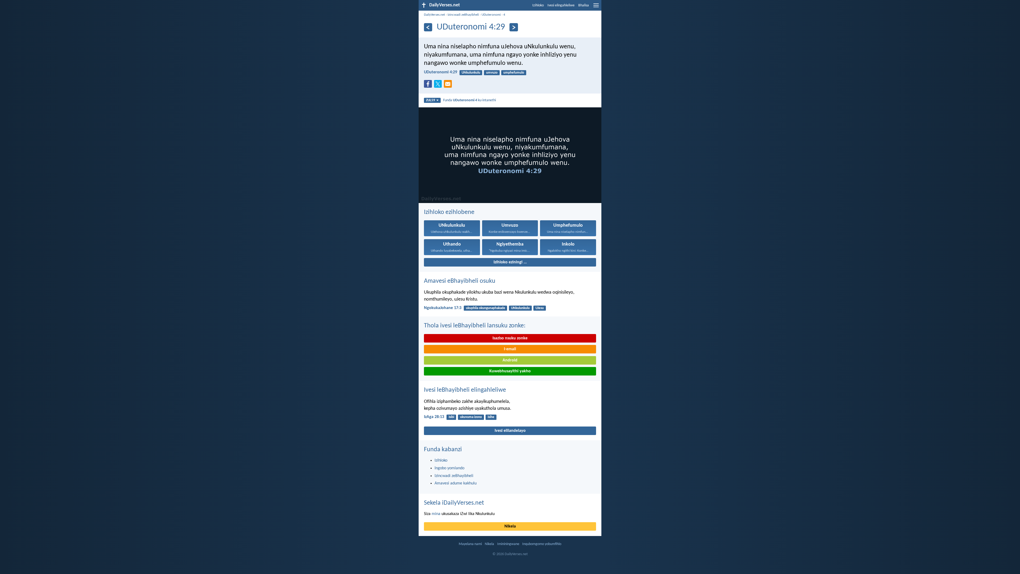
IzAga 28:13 (434, 417)
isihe (491, 417)
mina (436, 514)
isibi (451, 417)
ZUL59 (430, 100)
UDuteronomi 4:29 (440, 72)
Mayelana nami (470, 544)
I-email (510, 349)
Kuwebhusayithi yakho (510, 371)
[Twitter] (439, 85)
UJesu (540, 308)
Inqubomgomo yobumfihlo (541, 544)
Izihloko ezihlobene (449, 212)
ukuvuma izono (471, 417)
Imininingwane (508, 544)
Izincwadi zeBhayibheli (463, 14)
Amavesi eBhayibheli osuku (459, 281)
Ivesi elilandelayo (510, 431)
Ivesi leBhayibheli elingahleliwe (465, 390)
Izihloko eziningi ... (510, 262)
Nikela (510, 526)
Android (510, 360)
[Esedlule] (428, 27)
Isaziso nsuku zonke (510, 338)
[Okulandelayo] (513, 27)
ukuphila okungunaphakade (485, 308)
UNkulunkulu (471, 72)
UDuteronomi (491, 14)
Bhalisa (583, 5)
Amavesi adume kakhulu (456, 483)
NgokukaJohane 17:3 (442, 308)
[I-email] (449, 85)
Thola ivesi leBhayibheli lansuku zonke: (474, 326)
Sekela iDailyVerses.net (454, 503)
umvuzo (492, 72)
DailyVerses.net (434, 14)
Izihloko (538, 5)
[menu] (596, 7)
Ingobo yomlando (449, 468)
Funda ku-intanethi (469, 100)
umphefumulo (513, 72)
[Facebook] (429, 85)
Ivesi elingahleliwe (561, 5)
